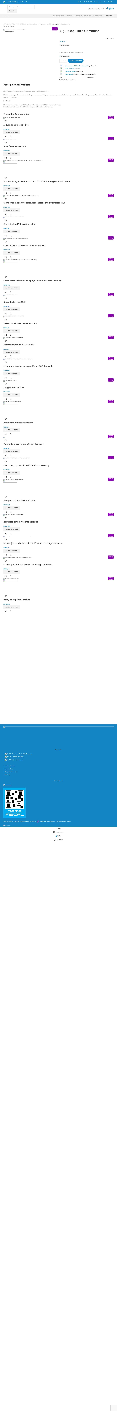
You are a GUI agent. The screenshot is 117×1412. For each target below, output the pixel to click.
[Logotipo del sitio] (3, 8)
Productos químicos (32, 24)
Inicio (5, 24)
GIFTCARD (109, 16)
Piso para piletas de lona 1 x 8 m (19, 500)
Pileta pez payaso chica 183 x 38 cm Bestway (26, 465)
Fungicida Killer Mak (13, 387)
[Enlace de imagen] (58, 737)
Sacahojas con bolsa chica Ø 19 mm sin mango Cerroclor (33, 543)
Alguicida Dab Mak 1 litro (16, 124)
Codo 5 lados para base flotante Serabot (24, 245)
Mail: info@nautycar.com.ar (15, 760)
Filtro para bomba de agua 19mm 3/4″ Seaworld (28, 366)
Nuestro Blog (9, 769)
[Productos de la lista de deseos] (103, 9)
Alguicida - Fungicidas (46, 24)
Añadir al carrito (76, 60)
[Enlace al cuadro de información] (9, 2)
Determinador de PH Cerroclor (18, 344)
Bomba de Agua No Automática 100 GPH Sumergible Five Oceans (36, 181)
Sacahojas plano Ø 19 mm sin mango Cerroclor (27, 564)
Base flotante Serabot (14, 146)
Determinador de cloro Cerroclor (20, 323)
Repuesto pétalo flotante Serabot (20, 521)
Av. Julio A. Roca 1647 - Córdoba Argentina (19, 754)
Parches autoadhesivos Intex (18, 422)
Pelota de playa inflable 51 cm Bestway (23, 444)
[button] (11, 132)
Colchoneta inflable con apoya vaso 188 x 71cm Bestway (32, 280)
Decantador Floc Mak (14, 302)
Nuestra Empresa (10, 766)
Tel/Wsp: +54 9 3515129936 (15, 757)
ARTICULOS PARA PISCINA (17, 24)
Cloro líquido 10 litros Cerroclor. (19, 224)
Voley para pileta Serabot (16, 599)
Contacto (7, 775)
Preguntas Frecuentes (11, 772)
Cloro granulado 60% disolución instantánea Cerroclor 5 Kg (34, 202)
